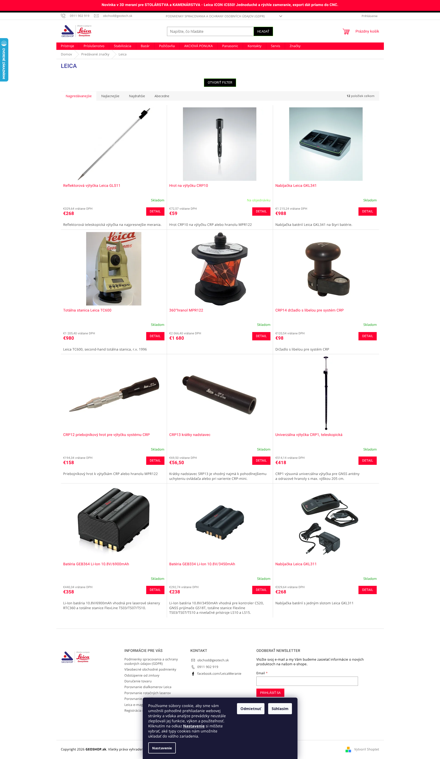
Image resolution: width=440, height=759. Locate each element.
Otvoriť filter (220, 83)
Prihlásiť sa (270, 693)
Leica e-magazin (136, 705)
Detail (155, 211)
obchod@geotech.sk (213, 660)
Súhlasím (280, 708)
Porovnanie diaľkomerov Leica (148, 687)
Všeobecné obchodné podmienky (150, 669)
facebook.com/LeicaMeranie (219, 673)
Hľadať (263, 31)
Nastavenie (194, 726)
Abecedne (162, 96)
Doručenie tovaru (138, 681)
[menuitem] (67, 46)
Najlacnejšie (110, 96)
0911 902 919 (207, 667)
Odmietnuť (250, 708)
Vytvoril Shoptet (366, 749)
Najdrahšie (137, 96)
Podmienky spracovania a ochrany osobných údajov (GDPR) (215, 16)
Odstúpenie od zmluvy (142, 675)
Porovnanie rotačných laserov (147, 693)
